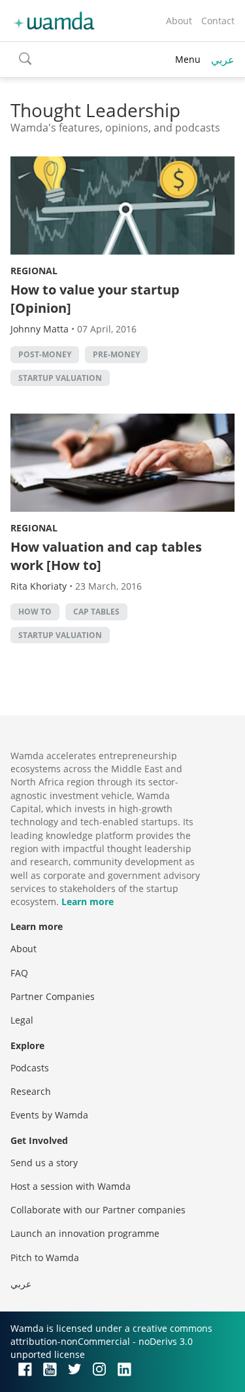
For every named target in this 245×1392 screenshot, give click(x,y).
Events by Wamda (49, 1115)
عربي (223, 59)
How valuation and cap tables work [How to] (106, 556)
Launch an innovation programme (84, 1233)
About (179, 20)
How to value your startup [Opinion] (95, 299)
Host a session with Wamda (70, 1186)
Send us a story (44, 1162)
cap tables (96, 611)
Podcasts (29, 1068)
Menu (188, 59)
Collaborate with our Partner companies (98, 1210)
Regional (33, 270)
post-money (44, 354)
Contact (218, 20)
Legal (21, 1020)
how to (35, 611)
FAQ (19, 973)
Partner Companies (52, 996)
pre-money (116, 354)
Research (30, 1091)
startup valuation (60, 378)
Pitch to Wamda (44, 1257)
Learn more (87, 901)
